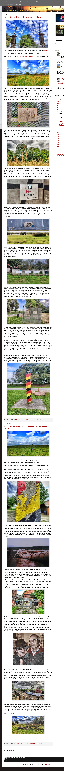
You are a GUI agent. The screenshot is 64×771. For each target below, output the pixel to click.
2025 (58, 101)
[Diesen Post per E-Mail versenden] (36, 419)
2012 (58, 148)
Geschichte (19, 421)
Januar (60, 130)
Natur (31, 421)
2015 (58, 142)
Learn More (51, 3)
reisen (33, 421)
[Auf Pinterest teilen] (40, 419)
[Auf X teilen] (38, 419)
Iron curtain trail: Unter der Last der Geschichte (23, 17)
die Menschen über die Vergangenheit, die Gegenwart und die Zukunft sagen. (30, 466)
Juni (59, 113)
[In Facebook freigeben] (39, 419)
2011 (58, 150)
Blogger (48, 764)
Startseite (28, 748)
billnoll (39, 764)
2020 (58, 132)
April (59, 115)
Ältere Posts (49, 748)
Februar (60, 128)
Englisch (12, 713)
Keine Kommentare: (30, 419)
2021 (58, 109)
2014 (58, 144)
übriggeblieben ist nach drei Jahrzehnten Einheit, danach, (27, 56)
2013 (58, 146)
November (60, 111)
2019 (58, 134)
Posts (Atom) (12, 750)
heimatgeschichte (25, 421)
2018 (58, 136)
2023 (58, 105)
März (59, 117)
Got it (56, 3)
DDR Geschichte (13, 421)
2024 (58, 103)
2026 (58, 99)
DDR (9, 421)
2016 (58, 140)
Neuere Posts (7, 748)
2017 (58, 138)
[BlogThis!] (37, 419)
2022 (58, 107)
